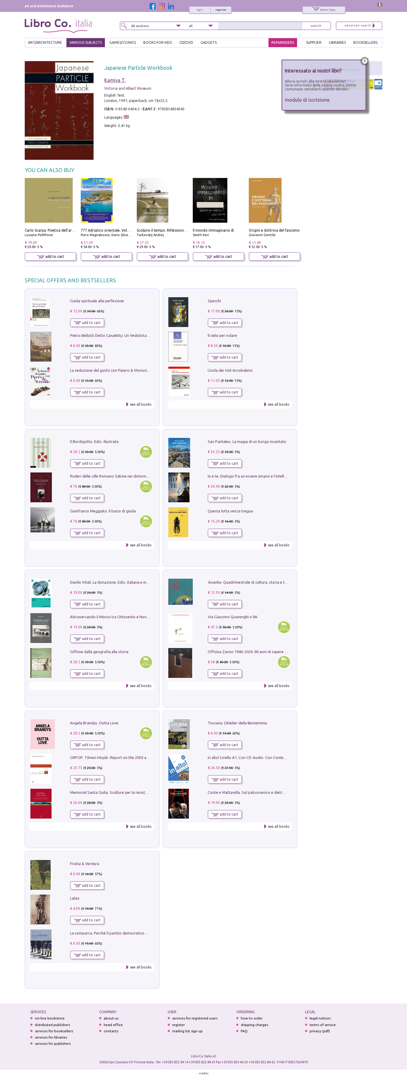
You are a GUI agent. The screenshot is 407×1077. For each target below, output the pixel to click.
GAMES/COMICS (122, 42)
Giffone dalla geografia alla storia (99, 652)
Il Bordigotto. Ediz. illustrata (94, 441)
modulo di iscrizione (307, 100)
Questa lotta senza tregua (230, 511)
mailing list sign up (187, 1031)
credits (204, 1073)
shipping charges (254, 1025)
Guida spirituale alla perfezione (97, 301)
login (200, 9)
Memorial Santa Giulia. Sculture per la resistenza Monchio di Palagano (130, 792)
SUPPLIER (313, 42)
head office (113, 1025)
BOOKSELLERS (365, 42)
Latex (75, 898)
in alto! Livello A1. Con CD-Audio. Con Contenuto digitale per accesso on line (273, 757)
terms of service (323, 1025)
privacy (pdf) (320, 1031)
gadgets (209, 42)
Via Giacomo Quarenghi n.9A (232, 617)
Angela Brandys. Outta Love (94, 723)
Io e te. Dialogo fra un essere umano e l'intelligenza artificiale (260, 476)
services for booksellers (54, 1031)
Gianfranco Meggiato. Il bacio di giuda (103, 511)
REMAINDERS (282, 42)
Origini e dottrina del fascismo (274, 230)
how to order (251, 1018)
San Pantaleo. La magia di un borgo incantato (247, 441)
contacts (111, 1031)
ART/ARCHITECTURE (45, 42)
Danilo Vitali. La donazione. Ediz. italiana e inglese (113, 582)
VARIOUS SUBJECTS (85, 42)
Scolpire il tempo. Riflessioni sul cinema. (170, 230)
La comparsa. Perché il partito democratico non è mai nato (120, 933)
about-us (111, 1018)
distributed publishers (52, 1025)
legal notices (320, 1018)
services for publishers (53, 1043)
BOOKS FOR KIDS (157, 42)
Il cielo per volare (222, 335)
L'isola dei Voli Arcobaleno (230, 370)
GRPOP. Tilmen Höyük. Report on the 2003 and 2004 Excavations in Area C (134, 757)
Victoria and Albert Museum (127, 88)
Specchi (214, 301)
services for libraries (51, 1037)
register (220, 9)
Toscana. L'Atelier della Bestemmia (237, 723)
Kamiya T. (114, 80)
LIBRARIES (337, 42)
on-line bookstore (50, 1018)
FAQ (244, 1031)
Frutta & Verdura (84, 863)
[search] (316, 26)
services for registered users (195, 1018)
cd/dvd (186, 42)
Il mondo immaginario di (213, 230)
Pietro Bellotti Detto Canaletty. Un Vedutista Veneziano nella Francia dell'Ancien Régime (145, 335)
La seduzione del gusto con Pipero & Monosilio (110, 370)
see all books (140, 404)
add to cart (54, 256)
